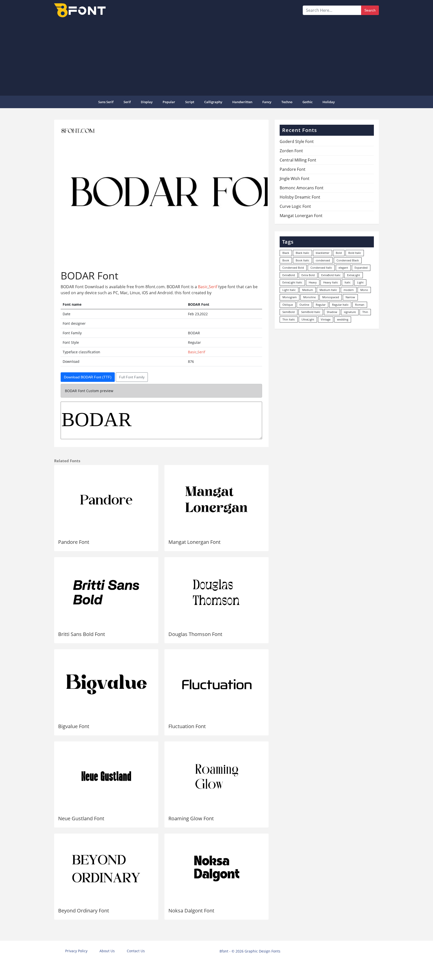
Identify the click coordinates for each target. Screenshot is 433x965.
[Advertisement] (216, 56)
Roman (359, 304)
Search (370, 10)
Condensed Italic (321, 267)
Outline (304, 304)
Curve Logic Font (295, 206)
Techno (286, 102)
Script (189, 102)
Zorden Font (291, 150)
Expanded (361, 267)
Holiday (328, 102)
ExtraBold (288, 275)
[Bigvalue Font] (106, 684)
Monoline (309, 297)
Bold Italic (354, 253)
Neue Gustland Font (81, 818)
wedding (342, 319)
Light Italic (289, 290)
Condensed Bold (293, 267)
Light (360, 282)
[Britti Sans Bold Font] (106, 592)
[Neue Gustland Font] (106, 776)
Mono (364, 290)
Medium (307, 290)
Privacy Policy (76, 950)
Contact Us (136, 950)
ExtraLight (353, 275)
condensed (323, 260)
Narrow (350, 297)
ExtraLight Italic (292, 282)
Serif (127, 102)
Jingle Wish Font (294, 178)
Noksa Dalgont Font (191, 910)
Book (285, 260)
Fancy (266, 102)
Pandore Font (73, 542)
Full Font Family (132, 377)
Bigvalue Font (73, 726)
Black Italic (302, 253)
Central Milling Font (298, 160)
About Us (107, 950)
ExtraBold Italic (331, 275)
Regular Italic (340, 304)
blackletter (322, 253)
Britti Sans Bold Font (81, 634)
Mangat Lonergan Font (194, 542)
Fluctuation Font (187, 726)
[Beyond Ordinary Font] (106, 869)
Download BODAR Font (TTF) (88, 377)
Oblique (287, 304)
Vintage (326, 319)
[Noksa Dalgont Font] (216, 869)
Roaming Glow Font (191, 818)
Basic (203, 286)
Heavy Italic (330, 282)
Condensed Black (348, 260)
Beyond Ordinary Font (83, 910)
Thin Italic (288, 319)
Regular (321, 304)
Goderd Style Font (297, 141)
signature (350, 312)
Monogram (289, 297)
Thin (365, 312)
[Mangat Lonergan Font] (216, 500)
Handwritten (242, 102)
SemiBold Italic (310, 312)
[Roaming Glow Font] (216, 776)
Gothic (307, 102)
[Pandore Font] (106, 500)
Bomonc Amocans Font (301, 188)
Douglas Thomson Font (195, 634)
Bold (339, 253)
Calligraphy (213, 102)
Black (285, 253)
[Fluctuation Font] (216, 684)
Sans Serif (106, 102)
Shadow (332, 312)
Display (147, 102)
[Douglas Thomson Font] (216, 592)
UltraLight (307, 319)
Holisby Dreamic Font (300, 197)
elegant (343, 267)
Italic (348, 282)
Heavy (313, 282)
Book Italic (302, 260)
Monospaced (330, 297)
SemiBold (288, 312)
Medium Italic (328, 290)
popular (169, 102)
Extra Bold (308, 275)
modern (349, 290)
